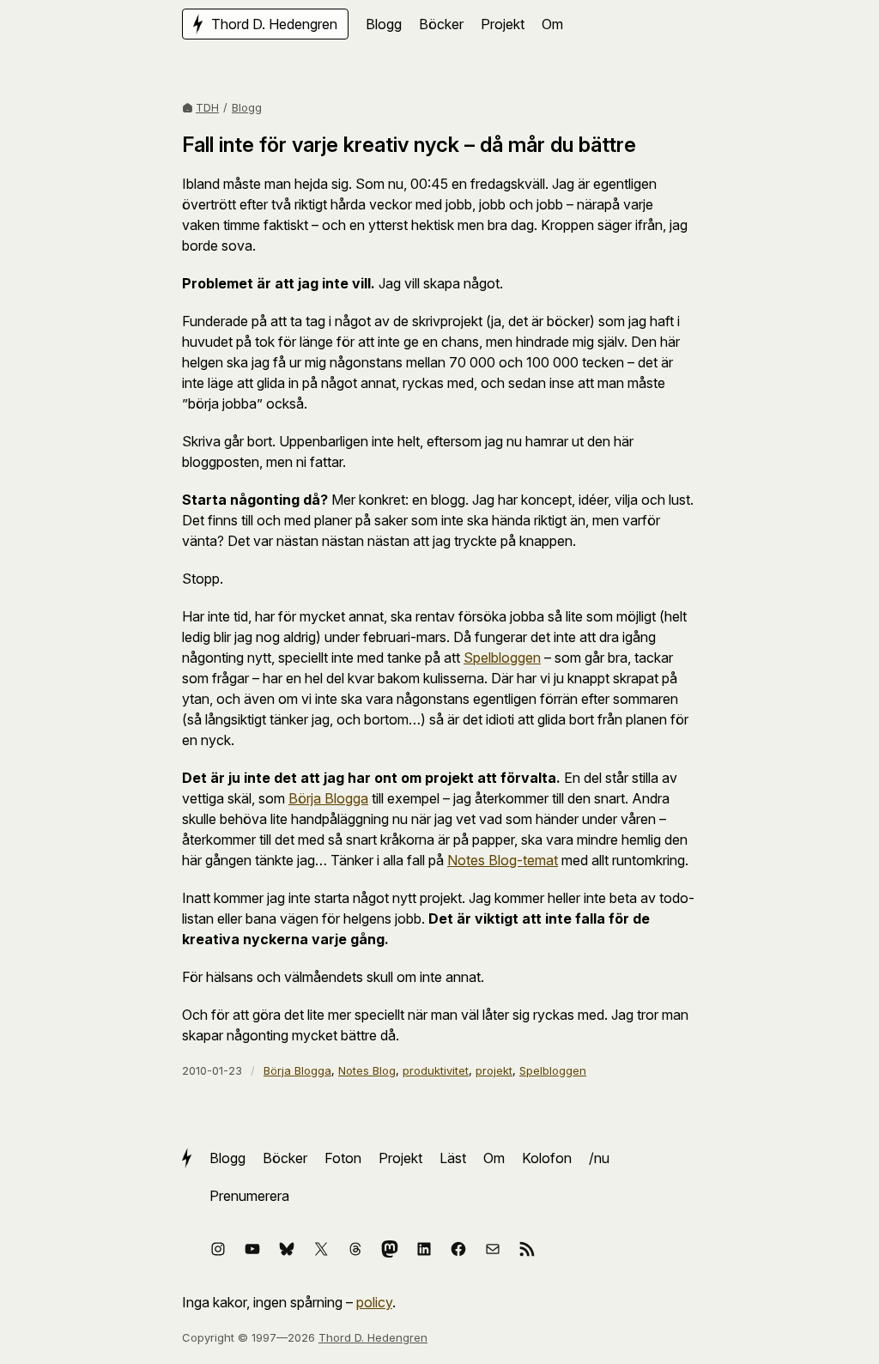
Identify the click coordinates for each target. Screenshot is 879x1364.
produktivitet (436, 1070)
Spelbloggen (502, 657)
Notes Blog (367, 1070)
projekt (494, 1070)
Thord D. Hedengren (372, 1337)
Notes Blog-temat (502, 860)
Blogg (247, 107)
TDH (207, 107)
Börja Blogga (328, 798)
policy (374, 1302)
